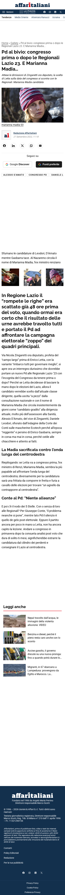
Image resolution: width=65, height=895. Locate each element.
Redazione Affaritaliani (25, 133)
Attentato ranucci (40, 17)
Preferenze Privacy (32, 892)
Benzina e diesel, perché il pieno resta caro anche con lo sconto (44, 638)
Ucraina (56, 17)
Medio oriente (21, 17)
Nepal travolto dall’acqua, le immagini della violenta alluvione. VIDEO (43, 621)
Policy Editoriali (11, 853)
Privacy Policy (32, 883)
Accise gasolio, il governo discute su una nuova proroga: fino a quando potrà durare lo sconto (44, 654)
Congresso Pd (38, 175)
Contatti (8, 848)
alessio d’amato (13, 175)
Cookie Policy (32, 888)
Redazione (9, 858)
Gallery (14, 43)
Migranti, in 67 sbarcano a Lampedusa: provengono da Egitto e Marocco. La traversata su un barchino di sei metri (43, 671)
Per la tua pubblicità (13, 862)
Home (5, 43)
